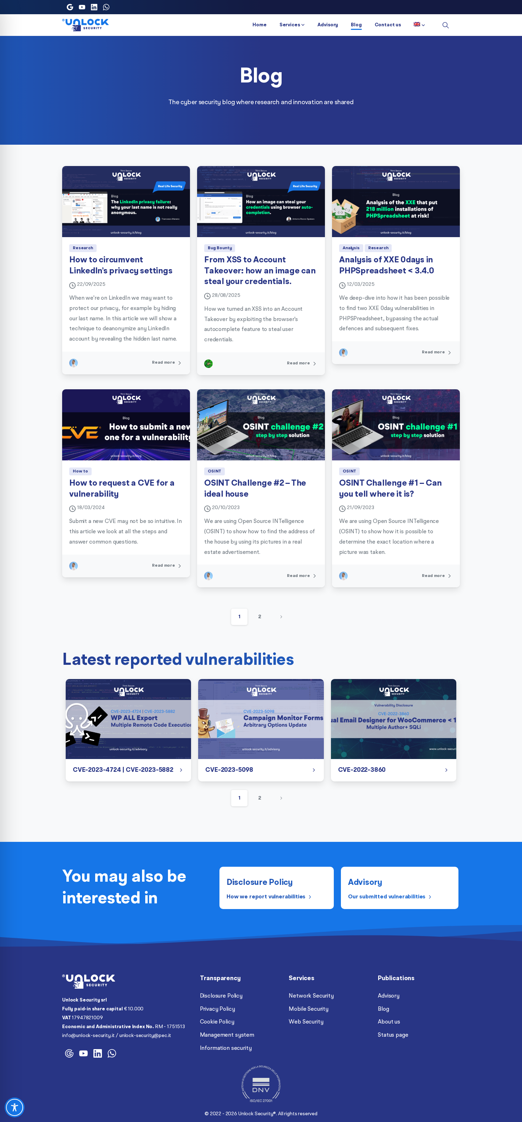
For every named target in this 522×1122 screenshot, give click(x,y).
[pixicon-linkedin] (98, 1053)
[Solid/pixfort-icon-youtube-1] (83, 1053)
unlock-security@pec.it (145, 1035)
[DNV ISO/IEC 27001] (261, 1083)
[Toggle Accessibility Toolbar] (14, 1107)
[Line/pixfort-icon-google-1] (69, 1053)
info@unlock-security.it (88, 1035)
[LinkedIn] (94, 7)
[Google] (70, 7)
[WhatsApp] (106, 7)
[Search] (445, 25)
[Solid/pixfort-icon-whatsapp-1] (112, 1053)
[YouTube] (82, 7)
